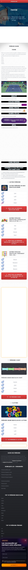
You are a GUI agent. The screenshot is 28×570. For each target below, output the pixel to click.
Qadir (15, 427)
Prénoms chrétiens (5, 486)
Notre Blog (3, 488)
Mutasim (15, 262)
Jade (2, 538)
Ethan (2, 520)
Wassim (15, 269)
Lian (15, 193)
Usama (15, 382)
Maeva (2, 533)
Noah (2, 498)
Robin (2, 513)
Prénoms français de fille (6, 474)
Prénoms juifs (4, 483)
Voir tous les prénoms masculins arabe (15, 209)
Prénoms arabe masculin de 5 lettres (14, 420)
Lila (2, 528)
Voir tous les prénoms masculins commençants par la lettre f (14, 242)
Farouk (15, 232)
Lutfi (15, 196)
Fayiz (15, 235)
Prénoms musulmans (5, 481)
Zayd (15, 391)
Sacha (2, 500)
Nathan (2, 508)
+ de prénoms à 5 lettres (14, 439)
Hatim (15, 424)
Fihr (15, 225)
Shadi (15, 202)
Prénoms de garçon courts (6, 472)
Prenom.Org (14, 1)
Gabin (2, 515)
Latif (15, 434)
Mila (2, 531)
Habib (15, 388)
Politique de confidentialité (11, 561)
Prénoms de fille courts (5, 469)
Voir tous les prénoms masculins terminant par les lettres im (14, 276)
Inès (2, 536)
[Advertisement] (14, 144)
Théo (2, 505)
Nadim (15, 265)
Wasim (15, 259)
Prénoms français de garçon (7, 477)
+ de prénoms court (15, 397)
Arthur (2, 503)
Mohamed (3, 510)
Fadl (15, 228)
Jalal (15, 199)
